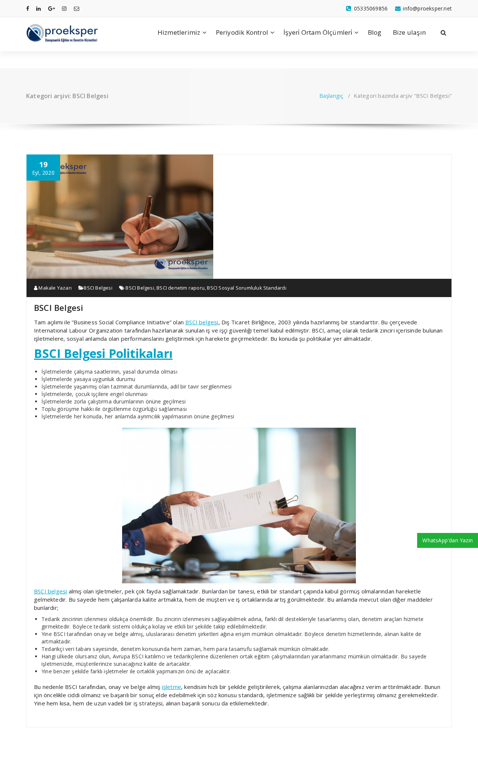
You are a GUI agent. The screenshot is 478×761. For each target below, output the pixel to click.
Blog (375, 32)
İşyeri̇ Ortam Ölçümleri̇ (317, 32)
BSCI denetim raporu (180, 287)
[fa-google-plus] (51, 8)
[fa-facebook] (27, 8)
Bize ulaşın (409, 32)
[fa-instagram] (64, 8)
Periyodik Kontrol (242, 32)
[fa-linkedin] (38, 8)
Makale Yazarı (54, 287)
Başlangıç (331, 95)
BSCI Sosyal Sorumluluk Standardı (246, 287)
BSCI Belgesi (98, 287)
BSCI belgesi (201, 322)
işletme (171, 686)
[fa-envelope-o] (76, 8)
